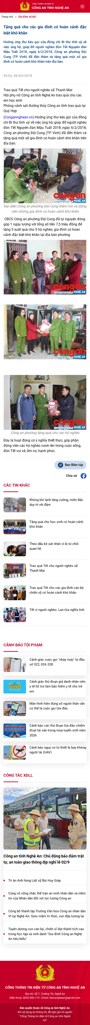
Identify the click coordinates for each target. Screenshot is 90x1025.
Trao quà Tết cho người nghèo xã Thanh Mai (37, 90)
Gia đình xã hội (27, 16)
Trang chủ (7, 16)
